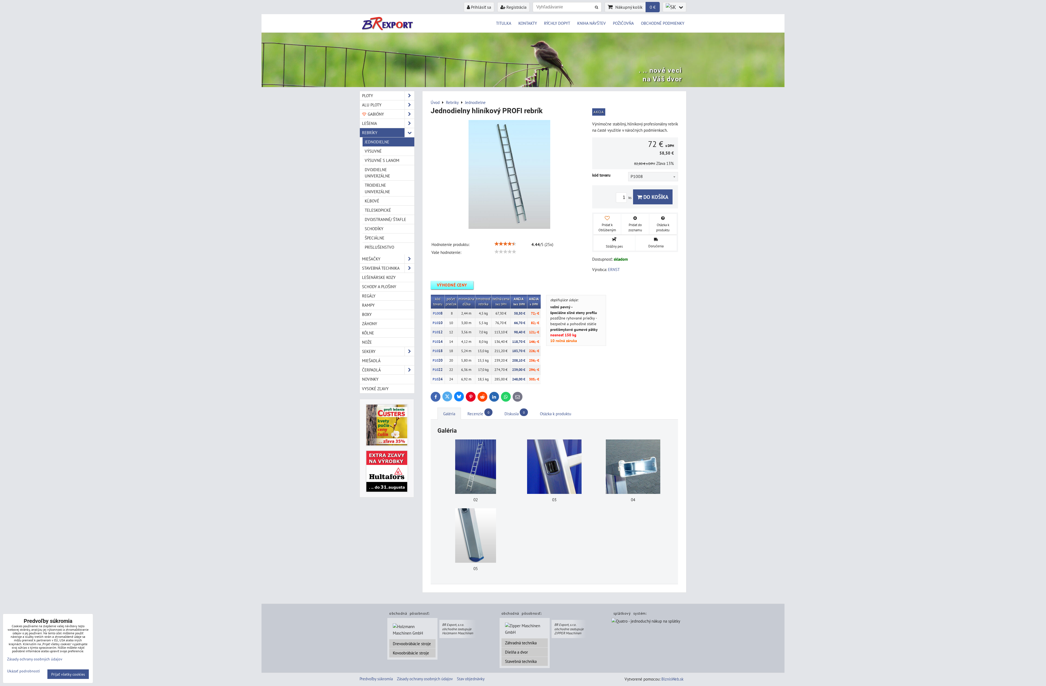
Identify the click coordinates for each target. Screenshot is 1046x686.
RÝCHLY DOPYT (557, 23)
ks (630, 197)
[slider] (505, 244)
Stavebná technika (521, 661)
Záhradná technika (521, 642)
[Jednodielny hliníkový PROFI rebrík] (509, 175)
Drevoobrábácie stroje (412, 643)
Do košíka (655, 196)
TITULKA (503, 23)
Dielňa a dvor (516, 652)
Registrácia (516, 7)
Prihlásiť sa (480, 7)
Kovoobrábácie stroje (411, 653)
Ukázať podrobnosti (23, 671)
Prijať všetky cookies (68, 674)
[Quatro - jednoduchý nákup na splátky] (646, 621)
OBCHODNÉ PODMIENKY (662, 23)
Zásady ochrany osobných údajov (425, 678)
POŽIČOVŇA (623, 23)
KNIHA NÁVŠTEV (591, 23)
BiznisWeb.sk (672, 679)
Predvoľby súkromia (376, 678)
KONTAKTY (527, 23)
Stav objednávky (471, 678)
